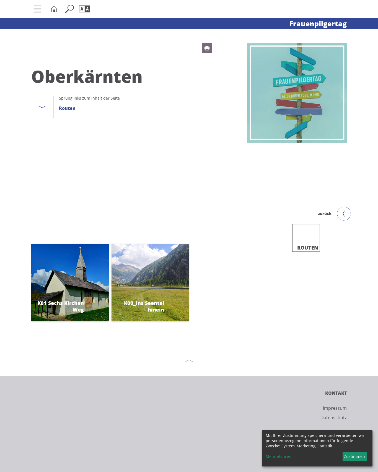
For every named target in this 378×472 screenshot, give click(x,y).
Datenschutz (333, 417)
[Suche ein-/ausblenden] (70, 9)
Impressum (335, 408)
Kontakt (336, 393)
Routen (67, 108)
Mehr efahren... (280, 456)
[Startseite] (55, 9)
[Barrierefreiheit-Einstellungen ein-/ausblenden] (86, 9)
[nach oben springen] (189, 361)
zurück (325, 213)
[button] (207, 48)
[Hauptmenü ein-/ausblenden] (39, 9)
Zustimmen (354, 456)
